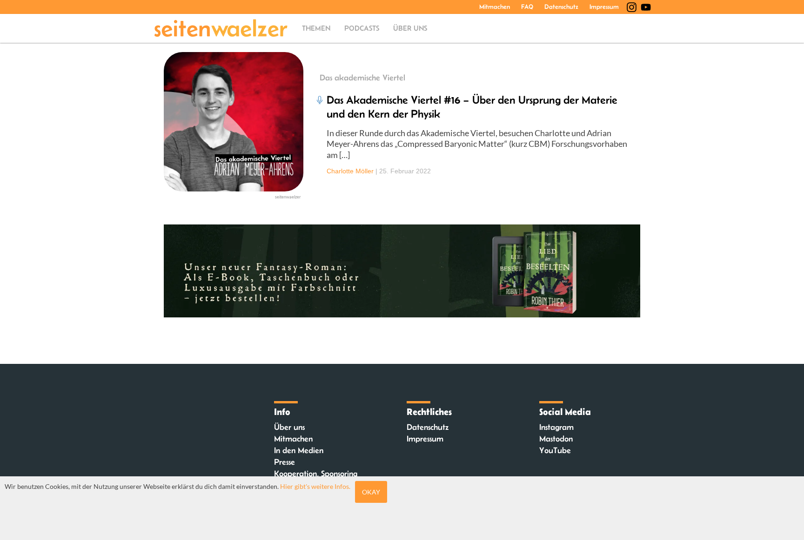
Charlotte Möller (350, 171)
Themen (316, 28)
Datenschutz (561, 6)
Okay (371, 492)
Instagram (556, 427)
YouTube (555, 450)
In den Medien (298, 450)
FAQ (527, 6)
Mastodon (556, 438)
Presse (284, 462)
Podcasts (361, 28)
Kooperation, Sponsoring (315, 473)
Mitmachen (494, 6)
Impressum (604, 6)
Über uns (410, 28)
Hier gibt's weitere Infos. (315, 486)
